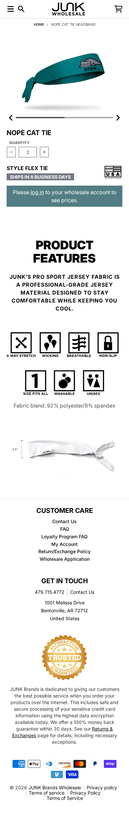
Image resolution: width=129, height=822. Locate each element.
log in (37, 192)
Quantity (19, 142)
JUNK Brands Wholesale (54, 787)
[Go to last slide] (11, 117)
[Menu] (11, 9)
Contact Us (82, 592)
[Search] (21, 9)
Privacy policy (102, 787)
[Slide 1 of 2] (64, 77)
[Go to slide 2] (88, 117)
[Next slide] (117, 117)
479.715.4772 (49, 592)
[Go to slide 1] (40, 117)
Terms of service (46, 793)
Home (39, 24)
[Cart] (118, 9)
